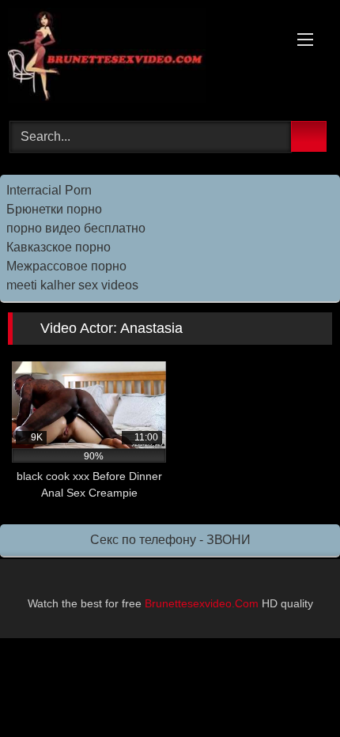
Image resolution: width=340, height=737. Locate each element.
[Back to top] (292, 690)
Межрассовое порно (66, 266)
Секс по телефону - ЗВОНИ (170, 539)
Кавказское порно (58, 247)
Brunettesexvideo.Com (202, 603)
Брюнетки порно (54, 209)
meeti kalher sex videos (72, 285)
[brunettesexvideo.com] (139, 58)
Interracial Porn (49, 190)
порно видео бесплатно (75, 228)
